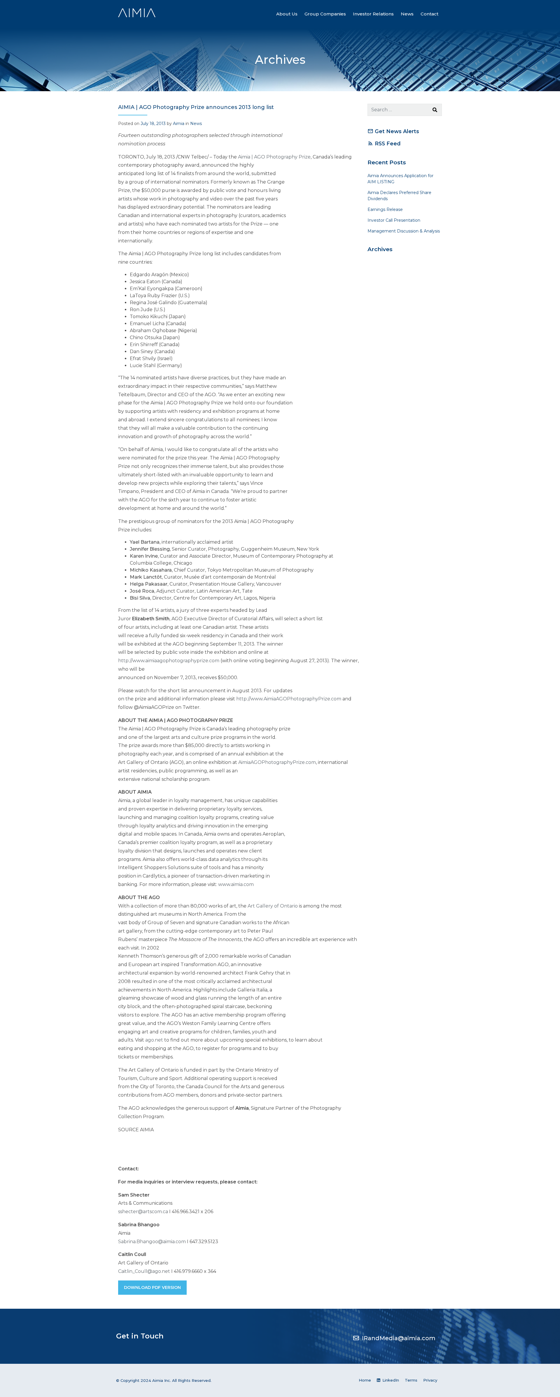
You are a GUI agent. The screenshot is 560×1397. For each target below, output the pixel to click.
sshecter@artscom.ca (143, 1211)
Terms (411, 1380)
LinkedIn (390, 1380)
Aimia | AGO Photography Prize (274, 157)
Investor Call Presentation (394, 220)
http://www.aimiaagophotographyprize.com (168, 660)
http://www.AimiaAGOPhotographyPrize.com (288, 699)
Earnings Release (385, 209)
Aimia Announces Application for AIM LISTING (400, 178)
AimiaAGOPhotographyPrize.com (277, 762)
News (407, 14)
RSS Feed (384, 143)
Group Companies (325, 14)
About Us (287, 14)
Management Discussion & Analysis (404, 231)
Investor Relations (373, 14)
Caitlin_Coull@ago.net (144, 1271)
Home (365, 1380)
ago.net (154, 1040)
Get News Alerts (393, 131)
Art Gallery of (273, 906)
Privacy (430, 1380)
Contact (429, 14)
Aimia (178, 123)
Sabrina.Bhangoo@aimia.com (152, 1241)
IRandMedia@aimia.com (398, 1338)
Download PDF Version (152, 1287)
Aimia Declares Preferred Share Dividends (399, 195)
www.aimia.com (236, 884)
